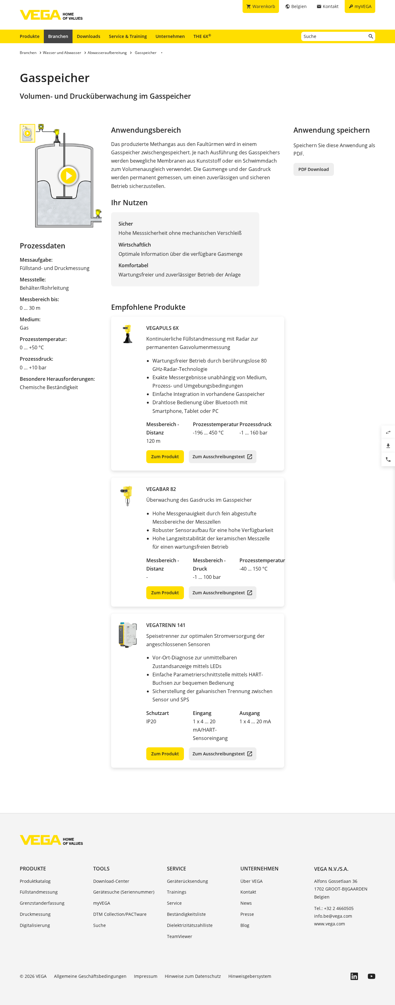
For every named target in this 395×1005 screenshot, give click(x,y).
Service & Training (128, 36)
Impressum (145, 976)
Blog (244, 925)
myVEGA (101, 903)
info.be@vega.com (333, 916)
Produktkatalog (35, 881)
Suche (99, 925)
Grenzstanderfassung (42, 903)
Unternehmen (170, 36)
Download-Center (111, 881)
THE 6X (202, 36)
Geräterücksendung (187, 881)
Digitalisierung (35, 925)
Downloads (88, 36)
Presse (247, 914)
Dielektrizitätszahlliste (190, 925)
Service (176, 868)
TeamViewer (179, 936)
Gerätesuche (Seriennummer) (123, 892)
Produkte (30, 36)
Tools (101, 868)
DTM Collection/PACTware (120, 914)
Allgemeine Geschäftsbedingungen (90, 976)
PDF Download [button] (313, 169)
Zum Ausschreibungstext (219, 456)
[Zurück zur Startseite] (51, 840)
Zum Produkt (165, 456)
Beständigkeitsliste (186, 914)
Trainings (176, 892)
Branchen (58, 36)
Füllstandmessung (39, 892)
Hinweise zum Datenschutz (193, 976)
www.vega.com (329, 924)
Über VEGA (251, 881)
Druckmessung (35, 914)
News (246, 903)
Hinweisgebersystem (249, 976)
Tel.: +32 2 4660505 (334, 908)
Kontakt (248, 892)
